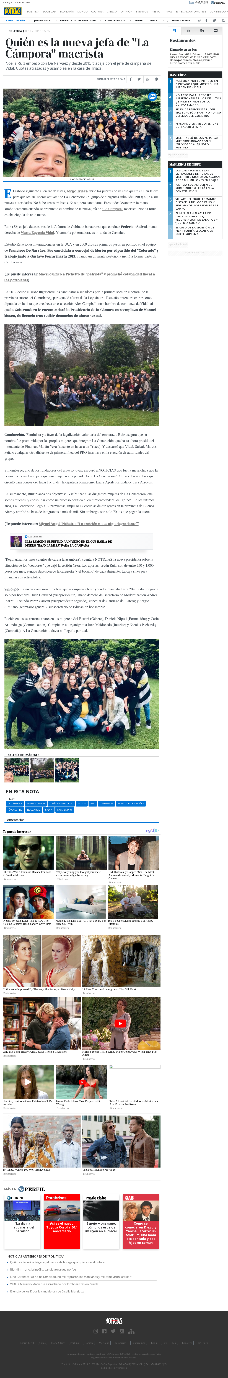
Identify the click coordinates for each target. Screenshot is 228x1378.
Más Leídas (178, 75)
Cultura (97, 11)
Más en (10, 1189)
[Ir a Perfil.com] (218, 2)
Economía (66, 11)
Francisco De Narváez (131, 803)
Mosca (82, 803)
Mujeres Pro (64, 809)
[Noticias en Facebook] (206, 21)
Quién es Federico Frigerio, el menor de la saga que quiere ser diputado (57, 1262)
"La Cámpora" (112, 208)
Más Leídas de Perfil (185, 164)
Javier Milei (43, 20)
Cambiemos (106, 803)
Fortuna (74, 1342)
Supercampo (139, 1342)
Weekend (104, 1342)
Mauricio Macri (146, 20)
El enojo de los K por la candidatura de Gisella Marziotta (47, 1291)
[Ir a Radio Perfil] (198, 2)
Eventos (142, 11)
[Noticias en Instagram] (199, 21)
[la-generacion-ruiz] (16, 770)
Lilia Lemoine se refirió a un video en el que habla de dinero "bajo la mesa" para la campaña (68, 543)
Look (154, 1342)
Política (33, 11)
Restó (156, 11)
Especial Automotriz (191, 11)
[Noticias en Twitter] (214, 21)
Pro (92, 803)
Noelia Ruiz (33, 809)
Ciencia (112, 11)
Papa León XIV (115, 20)
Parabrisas (120, 1342)
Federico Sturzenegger (78, 20)
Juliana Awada (178, 20)
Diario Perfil (27, 1342)
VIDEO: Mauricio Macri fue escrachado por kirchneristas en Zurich (54, 1284)
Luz (164, 1342)
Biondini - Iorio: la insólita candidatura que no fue (43, 1269)
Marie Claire (58, 1342)
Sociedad (49, 11)
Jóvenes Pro (15, 809)
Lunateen (187, 1342)
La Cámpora (15, 803)
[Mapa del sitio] (131, 1331)
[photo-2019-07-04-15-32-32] (42, 770)
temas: (10, 799)
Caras (42, 1342)
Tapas (168, 11)
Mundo (82, 11)
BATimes (203, 1342)
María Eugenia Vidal (61, 803)
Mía (174, 1342)
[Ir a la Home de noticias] (114, 1321)
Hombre (89, 1342)
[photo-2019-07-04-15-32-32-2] (67, 770)
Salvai (49, 809)
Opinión (126, 11)
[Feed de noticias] (223, 21)
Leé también (35, 536)
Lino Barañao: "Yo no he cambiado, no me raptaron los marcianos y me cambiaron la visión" (71, 1277)
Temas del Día (15, 20)
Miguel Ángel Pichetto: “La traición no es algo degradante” (88, 523)
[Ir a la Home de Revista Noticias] (12, 11)
